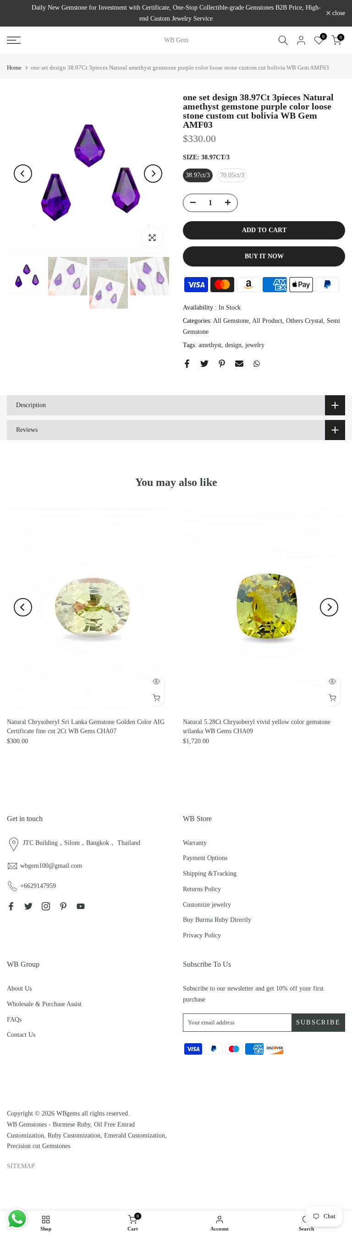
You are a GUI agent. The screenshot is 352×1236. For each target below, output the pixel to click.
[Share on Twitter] (204, 363)
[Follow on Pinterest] (63, 906)
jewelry (254, 345)
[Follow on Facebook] (11, 906)
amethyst (209, 345)
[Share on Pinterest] (222, 363)
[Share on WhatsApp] (257, 363)
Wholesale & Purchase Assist (44, 1004)
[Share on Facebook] (187, 363)
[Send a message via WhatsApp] (17, 1218)
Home (14, 67)
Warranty (195, 842)
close (18, 13)
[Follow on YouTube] (81, 906)
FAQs (14, 1019)
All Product (267, 320)
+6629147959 (38, 885)
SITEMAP (21, 1166)
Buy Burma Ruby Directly (217, 919)
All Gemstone (231, 320)
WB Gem (176, 40)
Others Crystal (304, 320)
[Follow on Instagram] (46, 906)
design (233, 345)
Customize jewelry (207, 904)
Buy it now (264, 256)
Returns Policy (202, 889)
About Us (19, 988)
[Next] (153, 173)
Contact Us (21, 1034)
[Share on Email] (239, 363)
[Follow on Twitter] (28, 906)
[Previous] (23, 173)
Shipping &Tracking (209, 873)
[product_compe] (16, 513)
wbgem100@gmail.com (51, 865)
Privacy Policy (202, 935)
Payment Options (205, 858)
